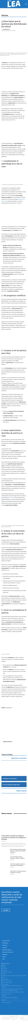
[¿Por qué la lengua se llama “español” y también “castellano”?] (5, 858)
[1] (14, 771)
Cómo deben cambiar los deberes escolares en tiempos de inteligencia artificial (13, 837)
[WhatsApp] (12, 33)
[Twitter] (7, 33)
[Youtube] (26, 999)
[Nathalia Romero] (6, 736)
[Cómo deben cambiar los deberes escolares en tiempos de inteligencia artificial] (14, 825)
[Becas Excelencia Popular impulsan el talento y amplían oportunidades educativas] (5, 851)
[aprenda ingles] (14, 764)
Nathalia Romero (7, 741)
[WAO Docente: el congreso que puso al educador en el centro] (5, 873)
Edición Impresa (21, 791)
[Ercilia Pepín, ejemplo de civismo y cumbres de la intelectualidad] (5, 866)
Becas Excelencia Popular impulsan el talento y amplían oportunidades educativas (18, 851)
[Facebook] (3, 33)
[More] (15, 33)
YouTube (12, 497)
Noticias (5, 15)
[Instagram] (22, 999)
